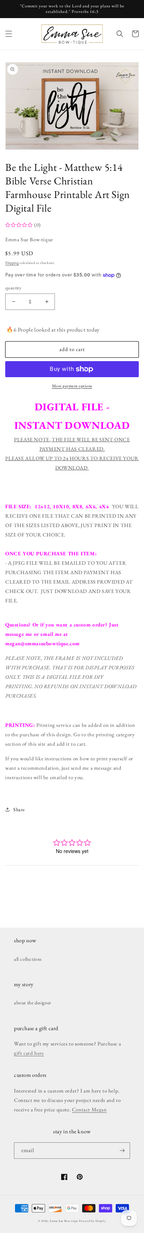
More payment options (72, 386)
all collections (28, 959)
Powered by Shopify (92, 1221)
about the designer (32, 1002)
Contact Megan (89, 1109)
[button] (8, 33)
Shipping (12, 262)
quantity (13, 288)
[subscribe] (122, 1150)
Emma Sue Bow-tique (64, 1221)
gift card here (29, 1053)
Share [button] (19, 809)
